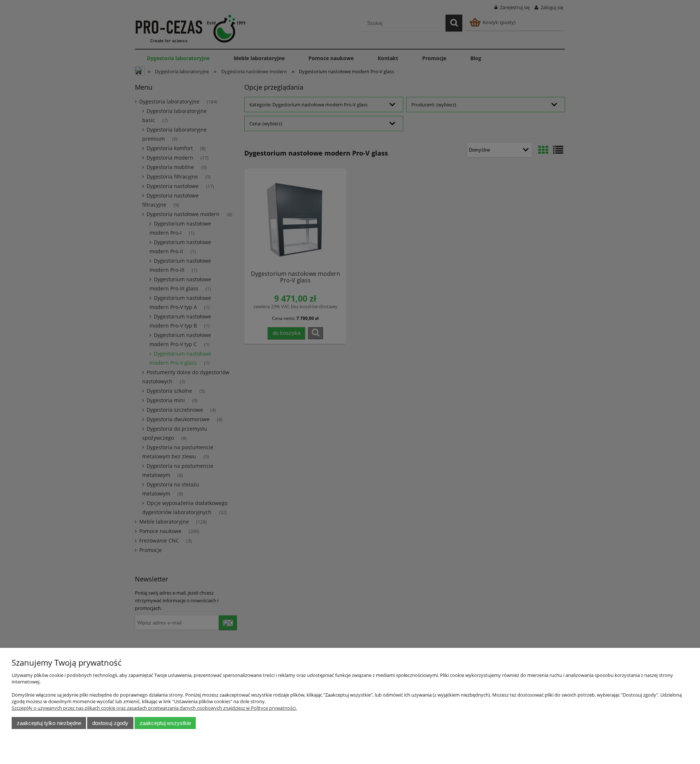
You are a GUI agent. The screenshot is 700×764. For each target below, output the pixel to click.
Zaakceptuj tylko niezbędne (49, 723)
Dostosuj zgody (110, 723)
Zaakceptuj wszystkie (165, 723)
